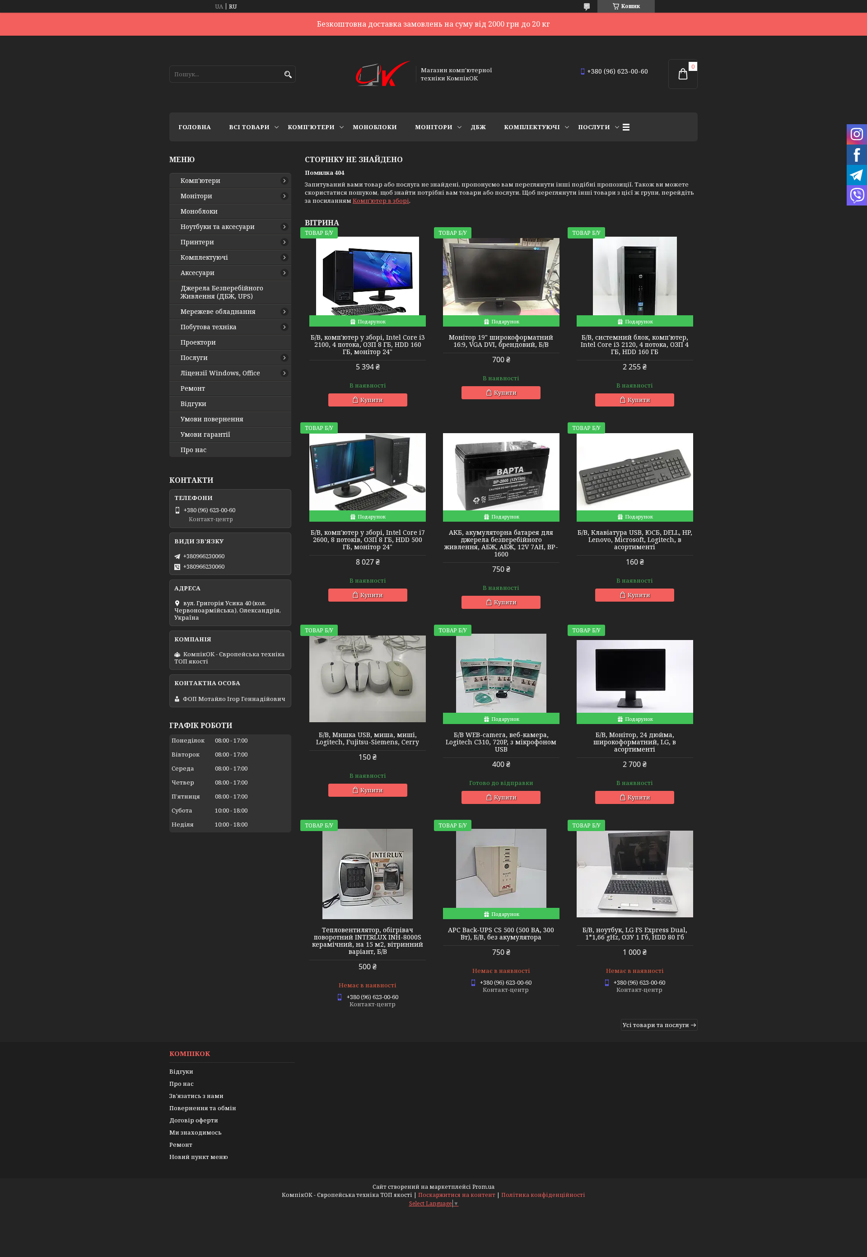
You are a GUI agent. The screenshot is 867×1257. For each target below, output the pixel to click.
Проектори (198, 342)
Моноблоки (375, 127)
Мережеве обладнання (218, 312)
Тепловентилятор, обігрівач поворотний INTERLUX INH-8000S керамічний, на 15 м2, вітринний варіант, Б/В (367, 940)
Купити (371, 400)
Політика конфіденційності (543, 1195)
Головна (194, 127)
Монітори (433, 127)
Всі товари (249, 127)
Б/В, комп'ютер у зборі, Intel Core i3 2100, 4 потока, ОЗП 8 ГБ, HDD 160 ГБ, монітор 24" (368, 344)
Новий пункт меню (198, 1157)
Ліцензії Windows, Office (220, 373)
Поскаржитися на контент (456, 1195)
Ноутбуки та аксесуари (218, 227)
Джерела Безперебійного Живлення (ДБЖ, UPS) (222, 292)
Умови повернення (212, 419)
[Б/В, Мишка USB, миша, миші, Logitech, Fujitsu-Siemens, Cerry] (367, 679)
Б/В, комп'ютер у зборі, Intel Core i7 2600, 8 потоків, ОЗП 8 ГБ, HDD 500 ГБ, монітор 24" (368, 540)
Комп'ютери (311, 127)
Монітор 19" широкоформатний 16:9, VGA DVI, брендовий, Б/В (501, 341)
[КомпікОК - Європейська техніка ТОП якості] (383, 74)
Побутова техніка (209, 327)
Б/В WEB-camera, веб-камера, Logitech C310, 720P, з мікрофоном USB (501, 742)
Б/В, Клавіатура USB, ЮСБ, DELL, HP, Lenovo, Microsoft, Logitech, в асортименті (635, 540)
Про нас (193, 450)
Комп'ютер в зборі (381, 200)
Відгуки (193, 404)
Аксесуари (197, 273)
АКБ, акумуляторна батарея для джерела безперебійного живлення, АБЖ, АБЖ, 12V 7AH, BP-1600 (501, 543)
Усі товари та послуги (656, 1025)
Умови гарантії (205, 434)
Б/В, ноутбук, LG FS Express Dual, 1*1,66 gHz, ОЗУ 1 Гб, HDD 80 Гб (635, 933)
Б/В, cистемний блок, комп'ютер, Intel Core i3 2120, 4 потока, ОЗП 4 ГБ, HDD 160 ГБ (635, 344)
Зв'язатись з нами (196, 1096)
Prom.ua (483, 1187)
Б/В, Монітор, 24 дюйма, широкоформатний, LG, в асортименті (634, 742)
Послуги (594, 127)
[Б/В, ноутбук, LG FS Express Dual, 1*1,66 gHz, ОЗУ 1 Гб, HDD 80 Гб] (635, 874)
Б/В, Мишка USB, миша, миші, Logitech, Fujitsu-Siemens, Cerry (367, 738)
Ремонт (193, 388)
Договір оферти (193, 1120)
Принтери (197, 242)
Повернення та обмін (202, 1108)
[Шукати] (288, 75)
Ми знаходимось (195, 1132)
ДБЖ (478, 127)
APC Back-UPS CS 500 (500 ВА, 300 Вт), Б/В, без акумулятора (501, 933)
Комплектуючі (532, 127)
